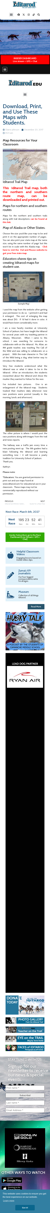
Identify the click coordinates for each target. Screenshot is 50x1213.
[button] (11, 14)
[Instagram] (28, 14)
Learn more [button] (8, 1200)
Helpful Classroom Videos (28, 553)
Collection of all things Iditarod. (28, 596)
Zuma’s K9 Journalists (24, 572)
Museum (23, 591)
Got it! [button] (25, 1208)
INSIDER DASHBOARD (25, 58)
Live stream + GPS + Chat (25, 61)
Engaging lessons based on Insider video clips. (29, 559)
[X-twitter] (23, 14)
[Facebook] (18, 14)
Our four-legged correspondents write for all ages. (28, 579)
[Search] (38, 14)
